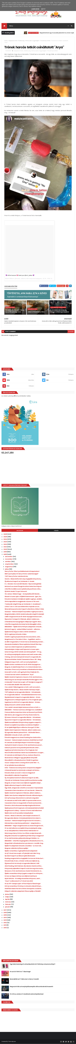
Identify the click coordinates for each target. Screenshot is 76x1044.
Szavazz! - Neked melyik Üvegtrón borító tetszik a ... (23, 820)
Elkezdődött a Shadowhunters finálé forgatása (21, 760)
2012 (5, 923)
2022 (5, 544)
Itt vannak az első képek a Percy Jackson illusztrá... (23, 755)
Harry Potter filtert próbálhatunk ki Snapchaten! (22, 571)
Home (6, 40)
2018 (5, 554)
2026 (5, 534)
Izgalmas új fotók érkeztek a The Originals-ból (21, 750)
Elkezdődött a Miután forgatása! (16, 775)
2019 (5, 552)
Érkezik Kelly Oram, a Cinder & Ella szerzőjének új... (22, 861)
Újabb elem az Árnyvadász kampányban (19, 813)
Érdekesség (21, 40)
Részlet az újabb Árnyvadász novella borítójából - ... (23, 725)
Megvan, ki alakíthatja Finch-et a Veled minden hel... (23, 667)
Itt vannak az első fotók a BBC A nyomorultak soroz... (23, 800)
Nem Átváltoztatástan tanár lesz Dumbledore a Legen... (24, 753)
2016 (5, 912)
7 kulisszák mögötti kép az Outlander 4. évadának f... (23, 604)
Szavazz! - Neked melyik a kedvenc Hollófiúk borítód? (24, 740)
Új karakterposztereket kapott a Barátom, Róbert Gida (24, 609)
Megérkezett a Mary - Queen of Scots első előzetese (23, 810)
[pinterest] (68, 1042)
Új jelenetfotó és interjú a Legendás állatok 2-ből (22, 863)
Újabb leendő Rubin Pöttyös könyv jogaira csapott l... (23, 722)
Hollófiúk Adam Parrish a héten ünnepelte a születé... (23, 888)
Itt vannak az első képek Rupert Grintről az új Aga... (23, 742)
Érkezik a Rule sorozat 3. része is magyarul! (20, 773)
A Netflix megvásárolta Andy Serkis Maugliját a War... (23, 624)
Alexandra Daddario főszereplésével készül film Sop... (23, 644)
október (8, 561)
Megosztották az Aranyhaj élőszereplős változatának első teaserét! (31, 986)
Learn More (35, 9)
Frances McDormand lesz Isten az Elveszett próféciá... (24, 712)
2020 (5, 549)
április (7, 899)
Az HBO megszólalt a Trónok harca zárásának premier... (24, 642)
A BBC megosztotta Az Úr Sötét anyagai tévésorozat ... (24, 617)
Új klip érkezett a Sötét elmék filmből (17, 705)
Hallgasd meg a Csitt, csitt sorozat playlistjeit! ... (22, 662)
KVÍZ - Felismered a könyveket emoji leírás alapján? (23, 768)
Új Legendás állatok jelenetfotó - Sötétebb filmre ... (23, 732)
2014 (5, 917)
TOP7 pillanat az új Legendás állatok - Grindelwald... (23, 692)
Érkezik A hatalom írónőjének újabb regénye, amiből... (24, 599)
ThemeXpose (12, 1041)
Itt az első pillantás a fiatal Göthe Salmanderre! (21, 831)
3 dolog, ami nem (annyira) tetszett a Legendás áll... (23, 657)
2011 (5, 925)
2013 (5, 920)
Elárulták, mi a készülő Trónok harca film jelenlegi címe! (14, 311)
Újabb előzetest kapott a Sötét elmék (18, 785)
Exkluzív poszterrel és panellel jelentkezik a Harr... (22, 748)
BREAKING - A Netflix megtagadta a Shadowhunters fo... (24, 841)
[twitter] (66, 1042)
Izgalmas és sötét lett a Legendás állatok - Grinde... (23, 702)
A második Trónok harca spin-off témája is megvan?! (24, 682)
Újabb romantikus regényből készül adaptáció (21, 851)
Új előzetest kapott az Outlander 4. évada (19, 581)
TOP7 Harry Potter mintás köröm (16, 576)
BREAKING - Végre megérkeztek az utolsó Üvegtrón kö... (24, 826)
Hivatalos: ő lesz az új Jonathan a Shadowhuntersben (23, 669)
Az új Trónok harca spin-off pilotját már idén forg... (23, 853)
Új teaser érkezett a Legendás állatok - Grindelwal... (23, 717)
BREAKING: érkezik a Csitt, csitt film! (17, 735)
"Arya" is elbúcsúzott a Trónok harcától (19, 881)
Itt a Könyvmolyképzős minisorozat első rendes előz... (23, 654)
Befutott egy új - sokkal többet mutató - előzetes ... (23, 629)
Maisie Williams (9, 278)
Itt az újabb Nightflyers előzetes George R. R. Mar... (22, 727)
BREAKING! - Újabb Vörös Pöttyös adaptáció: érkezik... (23, 627)
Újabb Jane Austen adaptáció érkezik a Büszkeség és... (24, 795)
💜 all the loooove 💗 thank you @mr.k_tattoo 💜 (20, 275)
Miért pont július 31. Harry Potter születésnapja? (21, 574)
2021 (5, 547)
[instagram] (63, 1042)
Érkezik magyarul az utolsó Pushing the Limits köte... (23, 737)
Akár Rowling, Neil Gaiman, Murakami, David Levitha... (23, 866)
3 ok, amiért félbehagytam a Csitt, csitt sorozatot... (23, 687)
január (7, 907)
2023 (5, 542)
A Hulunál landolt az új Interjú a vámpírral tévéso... (22, 770)
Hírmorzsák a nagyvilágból (32, 40)
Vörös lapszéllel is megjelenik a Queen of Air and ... (22, 601)
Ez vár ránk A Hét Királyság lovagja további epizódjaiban (59, 311)
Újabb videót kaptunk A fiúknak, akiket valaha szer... (23, 730)
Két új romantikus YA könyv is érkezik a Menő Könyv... (23, 886)
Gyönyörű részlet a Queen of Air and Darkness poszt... (24, 745)
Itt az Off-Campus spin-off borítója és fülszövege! (23, 883)
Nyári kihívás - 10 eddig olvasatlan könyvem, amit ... (23, 878)
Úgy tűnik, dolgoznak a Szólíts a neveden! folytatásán (24, 788)
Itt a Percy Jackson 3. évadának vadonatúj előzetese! (26, 994)
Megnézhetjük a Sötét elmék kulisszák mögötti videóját (24, 614)
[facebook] (61, 1042)
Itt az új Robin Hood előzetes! (15, 765)
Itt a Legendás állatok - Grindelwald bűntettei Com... (23, 695)
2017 (5, 910)
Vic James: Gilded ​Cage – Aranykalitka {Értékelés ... (23, 594)
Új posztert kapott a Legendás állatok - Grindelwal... (23, 720)
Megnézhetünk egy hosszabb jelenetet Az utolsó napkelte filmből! (42, 33)
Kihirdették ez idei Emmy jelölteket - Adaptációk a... (23, 823)
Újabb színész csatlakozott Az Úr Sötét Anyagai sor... (23, 664)
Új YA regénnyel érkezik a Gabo (16, 634)
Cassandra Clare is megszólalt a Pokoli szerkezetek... (23, 803)
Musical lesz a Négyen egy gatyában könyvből (21, 758)
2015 (5, 915)
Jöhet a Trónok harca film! (36, 312)
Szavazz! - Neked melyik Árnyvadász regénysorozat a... (24, 612)
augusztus (9, 567)
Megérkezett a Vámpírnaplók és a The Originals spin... (24, 700)
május (7, 897)
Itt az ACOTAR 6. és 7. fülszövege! (20, 972)
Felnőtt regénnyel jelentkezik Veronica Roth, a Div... (23, 637)
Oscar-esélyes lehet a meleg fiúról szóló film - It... (22, 763)
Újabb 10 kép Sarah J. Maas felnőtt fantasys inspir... (23, 690)
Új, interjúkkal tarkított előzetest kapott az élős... (22, 778)
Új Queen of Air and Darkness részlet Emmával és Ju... (23, 871)
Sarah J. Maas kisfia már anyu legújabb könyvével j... (23, 579)
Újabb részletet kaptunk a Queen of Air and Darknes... (24, 677)
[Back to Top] (73, 1042)
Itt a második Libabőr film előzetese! (17, 685)
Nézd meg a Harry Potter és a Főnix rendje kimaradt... (23, 833)
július (7, 569)
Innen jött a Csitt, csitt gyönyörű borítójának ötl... (22, 672)
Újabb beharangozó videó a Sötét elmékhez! (20, 632)
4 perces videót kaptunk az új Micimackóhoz (20, 647)
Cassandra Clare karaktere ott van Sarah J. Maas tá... (24, 790)
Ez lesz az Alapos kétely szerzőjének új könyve (21, 876)
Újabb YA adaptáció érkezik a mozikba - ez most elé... (23, 846)
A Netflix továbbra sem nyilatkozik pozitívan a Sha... (23, 589)
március (8, 902)
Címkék (56, 530)
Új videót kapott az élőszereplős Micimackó (20, 856)
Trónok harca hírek (45, 40)
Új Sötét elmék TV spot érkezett (16, 591)
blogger (71, 331)
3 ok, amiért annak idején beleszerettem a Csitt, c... (23, 707)
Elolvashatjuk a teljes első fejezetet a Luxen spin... (22, 649)
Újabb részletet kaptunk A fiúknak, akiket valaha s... (23, 793)
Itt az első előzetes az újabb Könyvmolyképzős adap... (23, 828)
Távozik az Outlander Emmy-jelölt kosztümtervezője (23, 780)
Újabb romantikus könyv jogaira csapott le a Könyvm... (24, 873)
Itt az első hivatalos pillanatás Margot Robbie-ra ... (22, 838)
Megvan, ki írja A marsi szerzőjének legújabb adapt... (23, 783)
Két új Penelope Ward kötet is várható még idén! (22, 798)
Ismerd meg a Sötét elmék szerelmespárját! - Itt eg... (23, 652)
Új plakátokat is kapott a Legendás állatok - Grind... (23, 697)
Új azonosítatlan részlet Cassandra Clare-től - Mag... (23, 659)
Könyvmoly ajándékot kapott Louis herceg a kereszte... (24, 868)
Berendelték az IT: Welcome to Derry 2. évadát (24, 979)
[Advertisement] (37, 469)
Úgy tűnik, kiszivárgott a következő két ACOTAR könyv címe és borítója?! (32, 964)
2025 (5, 537)
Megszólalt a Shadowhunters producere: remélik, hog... (24, 843)
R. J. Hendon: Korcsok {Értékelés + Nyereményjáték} (23, 584)
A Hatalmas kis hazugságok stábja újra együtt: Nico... (23, 622)
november (9, 559)
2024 (5, 539)
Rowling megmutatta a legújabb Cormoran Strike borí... (24, 858)
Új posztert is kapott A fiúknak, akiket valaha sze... (22, 619)
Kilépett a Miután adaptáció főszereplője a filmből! (23, 891)
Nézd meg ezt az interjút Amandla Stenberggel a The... (24, 680)
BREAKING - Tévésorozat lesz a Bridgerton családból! (23, 710)
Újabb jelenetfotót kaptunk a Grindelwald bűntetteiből (24, 808)
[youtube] (71, 1042)
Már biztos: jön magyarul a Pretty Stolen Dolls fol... (22, 715)
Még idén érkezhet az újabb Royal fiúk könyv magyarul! (24, 836)
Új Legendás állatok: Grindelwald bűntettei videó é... (23, 818)
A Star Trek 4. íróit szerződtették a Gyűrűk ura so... (22, 606)
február (8, 904)
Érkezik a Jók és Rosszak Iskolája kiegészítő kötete (22, 805)
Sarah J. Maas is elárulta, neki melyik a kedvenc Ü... (23, 816)
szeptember (9, 564)
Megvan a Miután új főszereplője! (16, 848)
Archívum (19, 530)
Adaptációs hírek (13, 40)
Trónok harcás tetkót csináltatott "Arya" (19, 674)
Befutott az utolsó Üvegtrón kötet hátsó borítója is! (23, 586)
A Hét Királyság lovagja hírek (58, 307)
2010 (5, 928)
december (9, 556)
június (7, 894)
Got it (43, 9)
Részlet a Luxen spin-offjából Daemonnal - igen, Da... (23, 596)
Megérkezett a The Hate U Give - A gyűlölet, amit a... (23, 639)
